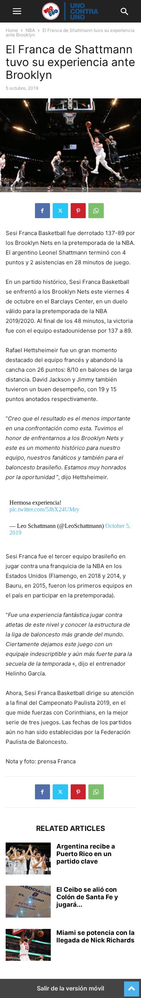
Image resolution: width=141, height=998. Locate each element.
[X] (60, 210)
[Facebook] (42, 210)
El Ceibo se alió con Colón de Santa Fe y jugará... (87, 897)
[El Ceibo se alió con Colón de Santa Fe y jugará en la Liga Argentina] (28, 903)
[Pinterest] (78, 210)
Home (12, 30)
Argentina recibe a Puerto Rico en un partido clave (85, 854)
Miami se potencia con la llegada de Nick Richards (95, 936)
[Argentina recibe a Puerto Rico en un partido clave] (28, 859)
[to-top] (131, 985)
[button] (17, 11)
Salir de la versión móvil (70, 988)
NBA (30, 30)
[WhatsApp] (96, 210)
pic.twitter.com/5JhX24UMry (44, 509)
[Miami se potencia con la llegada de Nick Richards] (28, 946)
